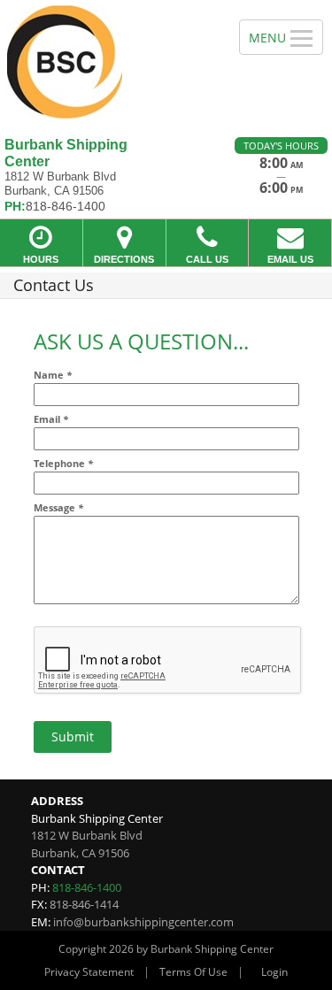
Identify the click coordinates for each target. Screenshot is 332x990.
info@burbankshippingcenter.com (143, 922)
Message (58, 507)
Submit (72, 736)
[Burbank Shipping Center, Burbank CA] (109, 61)
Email (51, 419)
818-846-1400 (86, 887)
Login (274, 971)
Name (53, 374)
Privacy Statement (89, 971)
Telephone (63, 463)
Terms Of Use (193, 971)
